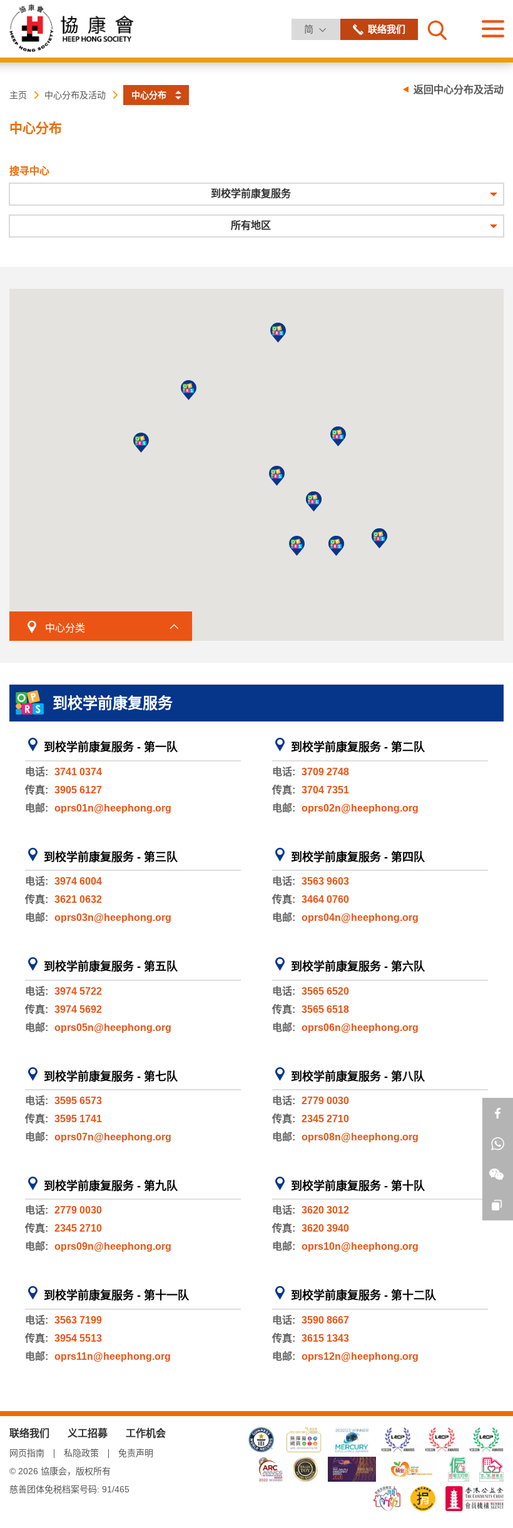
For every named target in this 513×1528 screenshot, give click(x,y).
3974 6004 (78, 881)
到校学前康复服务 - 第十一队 (116, 1295)
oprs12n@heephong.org (360, 1356)
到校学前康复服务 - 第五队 (111, 966)
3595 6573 (78, 1100)
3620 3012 (325, 1210)
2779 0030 (325, 1100)
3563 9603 (325, 881)
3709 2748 (325, 772)
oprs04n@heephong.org (360, 917)
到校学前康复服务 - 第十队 (358, 1186)
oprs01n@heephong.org (112, 808)
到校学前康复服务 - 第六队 (358, 966)
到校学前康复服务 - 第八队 (358, 1076)
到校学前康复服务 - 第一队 (111, 747)
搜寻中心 (29, 171)
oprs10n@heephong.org (360, 1246)
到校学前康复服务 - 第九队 (111, 1186)
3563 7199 (78, 1320)
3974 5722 (78, 991)
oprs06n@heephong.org (360, 1027)
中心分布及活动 (75, 95)
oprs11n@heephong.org (112, 1356)
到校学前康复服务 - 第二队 (358, 747)
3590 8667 (325, 1320)
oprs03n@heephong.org (112, 917)
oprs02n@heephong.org (360, 808)
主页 (18, 95)
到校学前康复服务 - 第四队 (358, 857)
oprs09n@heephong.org (112, 1246)
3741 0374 (78, 772)
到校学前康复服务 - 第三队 (111, 857)
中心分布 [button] (148, 95)
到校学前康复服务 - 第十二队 (363, 1295)
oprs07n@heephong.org (112, 1137)
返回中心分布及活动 (459, 89)
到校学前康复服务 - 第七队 (111, 1076)
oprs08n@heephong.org (360, 1137)
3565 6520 (325, 991)
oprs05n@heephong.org (112, 1027)
